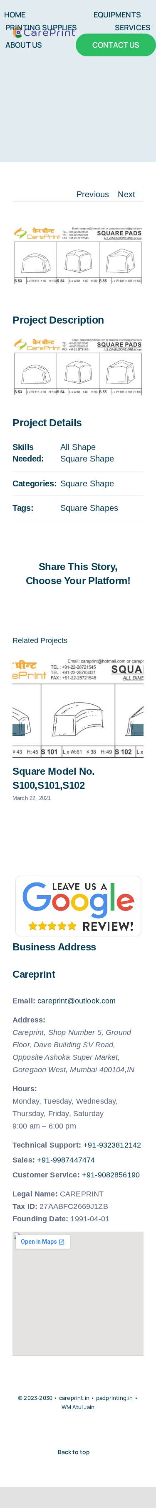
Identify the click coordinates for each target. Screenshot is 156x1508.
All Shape (78, 447)
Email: (23, 1001)
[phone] (101, 1429)
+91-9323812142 (112, 1145)
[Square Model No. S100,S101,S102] (78, 708)
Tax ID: (24, 1206)
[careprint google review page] (78, 880)
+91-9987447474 (66, 1160)
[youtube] (70, 1429)
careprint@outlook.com (76, 1001)
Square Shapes (89, 507)
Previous (93, 194)
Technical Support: (46, 1145)
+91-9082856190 (111, 1175)
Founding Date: (40, 1219)
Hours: (24, 1089)
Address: (28, 1020)
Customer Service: (46, 1175)
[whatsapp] (86, 1429)
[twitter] (55, 1429)
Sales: (23, 1160)
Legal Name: (35, 1194)
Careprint (33, 974)
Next (126, 194)
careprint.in (74, 1398)
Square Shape (87, 458)
